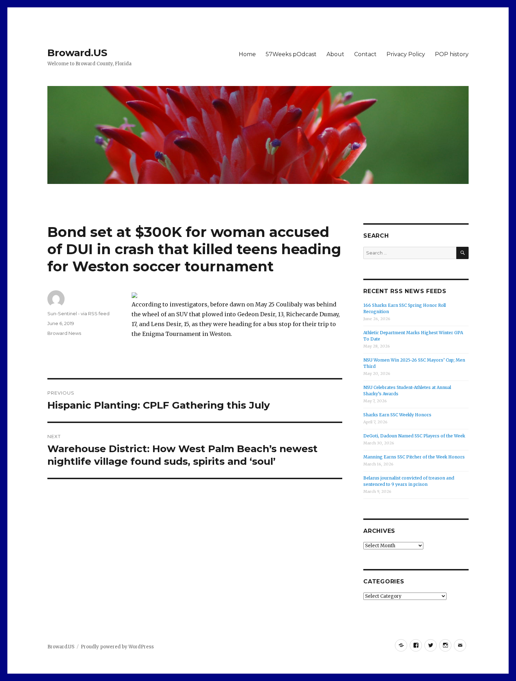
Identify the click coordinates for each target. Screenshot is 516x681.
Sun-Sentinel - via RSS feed (78, 313)
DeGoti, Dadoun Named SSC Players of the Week (414, 435)
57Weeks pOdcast (291, 54)
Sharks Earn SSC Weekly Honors (397, 414)
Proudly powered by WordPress (117, 647)
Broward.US (77, 53)
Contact (365, 54)
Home (247, 54)
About (335, 54)
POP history (452, 54)
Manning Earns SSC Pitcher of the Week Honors (414, 456)
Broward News (64, 333)
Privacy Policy (405, 54)
